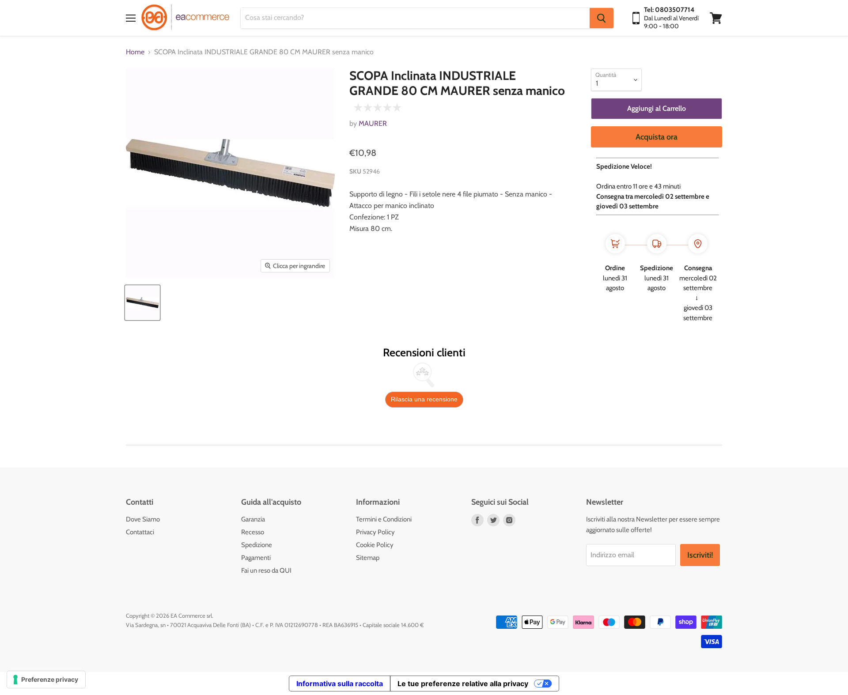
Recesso (252, 532)
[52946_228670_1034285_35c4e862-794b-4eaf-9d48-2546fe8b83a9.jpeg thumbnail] (142, 302)
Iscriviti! (700, 555)
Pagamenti (256, 558)
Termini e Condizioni (384, 519)
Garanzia (253, 519)
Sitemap (367, 558)
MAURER (373, 123)
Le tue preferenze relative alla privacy (463, 683)
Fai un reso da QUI (266, 570)
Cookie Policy (375, 545)
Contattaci (140, 532)
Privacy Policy (375, 532)
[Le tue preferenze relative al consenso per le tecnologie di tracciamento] (46, 679)
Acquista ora (657, 137)
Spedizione (256, 545)
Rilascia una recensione (424, 399)
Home (135, 52)
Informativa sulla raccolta (339, 683)
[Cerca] (601, 18)
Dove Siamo (143, 519)
